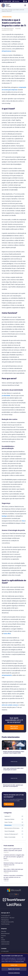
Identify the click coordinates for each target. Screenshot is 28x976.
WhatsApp (16, 1)
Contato (3, 939)
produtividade (6, 395)
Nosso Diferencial (5, 933)
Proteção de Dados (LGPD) (7, 922)
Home (3, 9)
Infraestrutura (7, 16)
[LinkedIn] (24, 1)
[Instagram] (26, 1)
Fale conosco (8, 804)
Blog (6, 9)
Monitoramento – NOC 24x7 (7, 917)
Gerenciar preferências (14, 972)
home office (7, 633)
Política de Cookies (19, 961)
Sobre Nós (3, 931)
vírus (23, 521)
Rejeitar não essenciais (14, 969)
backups (4, 516)
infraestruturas (6, 51)
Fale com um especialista (14, 727)
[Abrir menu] (25, 5)
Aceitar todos (14, 965)
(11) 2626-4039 (7, 1)
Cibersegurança (5, 919)
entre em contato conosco (10, 705)
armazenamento (7, 675)
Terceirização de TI (5, 915)
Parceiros (3, 935)
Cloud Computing (5, 924)
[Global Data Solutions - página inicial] (6, 5)
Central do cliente (5, 941)
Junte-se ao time (5, 944)
